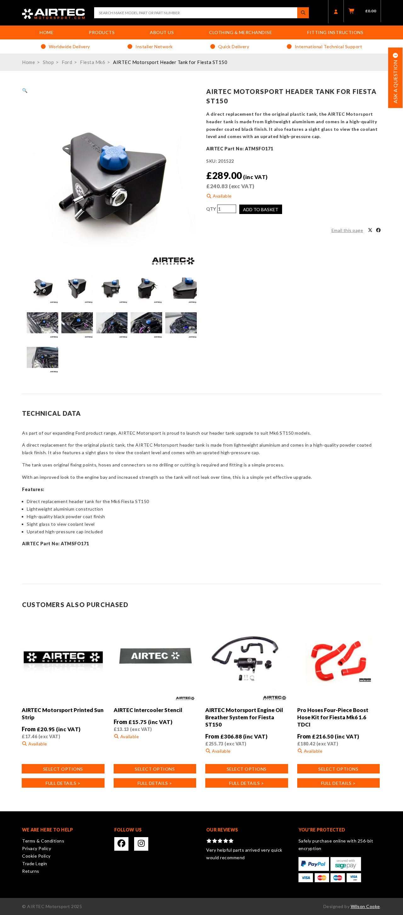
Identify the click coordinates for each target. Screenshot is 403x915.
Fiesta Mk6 (92, 62)
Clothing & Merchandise (240, 32)
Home (47, 32)
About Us (162, 32)
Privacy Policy (36, 848)
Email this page (347, 230)
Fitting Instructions (335, 32)
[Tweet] (370, 230)
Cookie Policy (36, 856)
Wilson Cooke (365, 906)
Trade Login (34, 863)
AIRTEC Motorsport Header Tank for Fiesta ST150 (170, 62)
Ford (67, 62)
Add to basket (260, 209)
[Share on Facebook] (378, 230)
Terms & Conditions (43, 840)
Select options (63, 769)
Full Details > (63, 783)
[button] (25, 90)
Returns (30, 871)
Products (102, 32)
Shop (48, 62)
